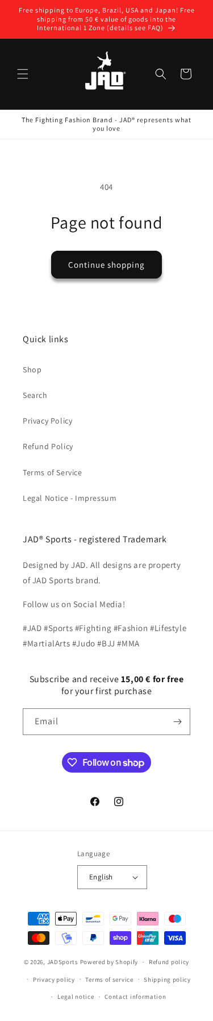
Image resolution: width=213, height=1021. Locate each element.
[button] (22, 73)
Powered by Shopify (109, 962)
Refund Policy (48, 446)
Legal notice (75, 997)
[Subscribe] (177, 721)
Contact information (135, 997)
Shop (32, 369)
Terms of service (109, 979)
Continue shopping (106, 264)
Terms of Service (52, 472)
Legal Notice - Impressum (69, 498)
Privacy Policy (47, 421)
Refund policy (169, 962)
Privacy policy (54, 979)
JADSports (62, 962)
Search (35, 395)
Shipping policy (167, 979)
